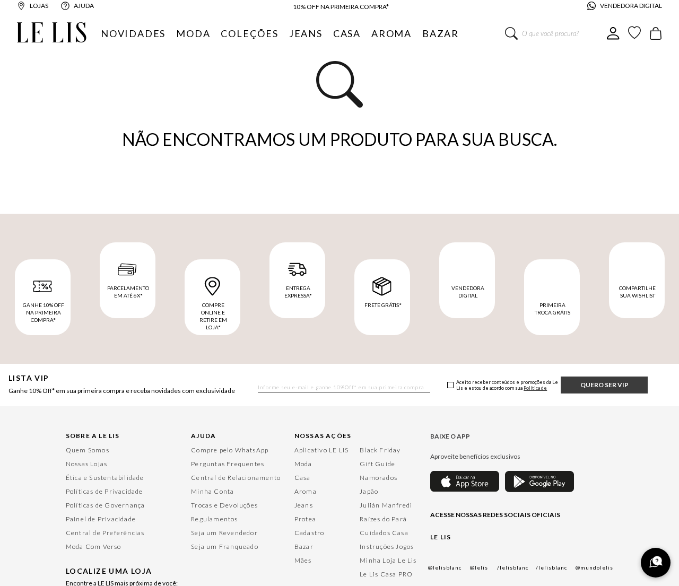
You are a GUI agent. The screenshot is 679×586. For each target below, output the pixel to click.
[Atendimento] (656, 563)
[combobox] (556, 33)
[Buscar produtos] (511, 33)
